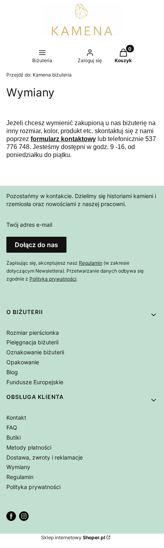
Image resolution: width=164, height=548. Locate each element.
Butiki (13, 437)
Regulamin (90, 263)
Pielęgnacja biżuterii (32, 342)
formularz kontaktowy (63, 139)
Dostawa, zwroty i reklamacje (44, 457)
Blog (12, 372)
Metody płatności (28, 447)
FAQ (11, 427)
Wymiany (18, 467)
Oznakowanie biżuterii (35, 352)
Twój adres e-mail (29, 224)
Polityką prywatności (52, 279)
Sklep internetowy (73, 537)
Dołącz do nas (36, 245)
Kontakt (16, 417)
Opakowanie (22, 362)
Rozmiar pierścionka (32, 332)
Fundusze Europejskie (34, 382)
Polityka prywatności (33, 486)
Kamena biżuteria (39, 75)
